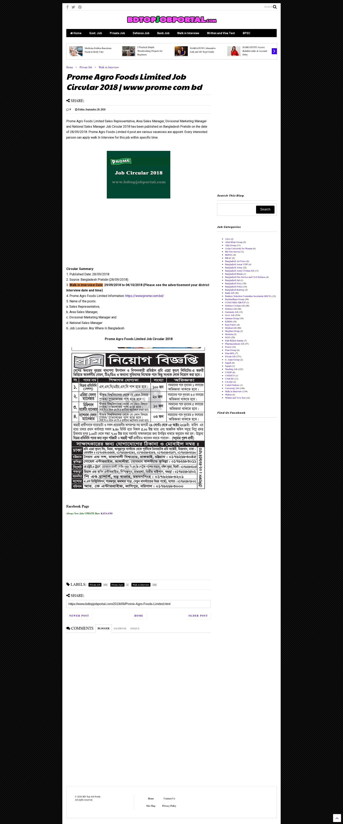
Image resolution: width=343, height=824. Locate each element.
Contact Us (169, 798)
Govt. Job (95, 33)
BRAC (228, 257)
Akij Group (230, 245)
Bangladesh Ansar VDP (236, 264)
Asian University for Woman (238, 248)
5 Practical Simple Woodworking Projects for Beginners (149, 50)
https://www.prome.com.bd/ (144, 296)
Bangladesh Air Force (235, 261)
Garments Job (231, 311)
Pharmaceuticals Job (234, 343)
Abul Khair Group (234, 242)
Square (228, 365)
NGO (227, 337)
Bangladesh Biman (234, 273)
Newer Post (79, 615)
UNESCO (230, 375)
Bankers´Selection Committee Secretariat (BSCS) (248, 296)
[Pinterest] (80, 7)
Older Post (198, 615)
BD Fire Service (232, 251)
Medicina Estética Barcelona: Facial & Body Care (98, 49)
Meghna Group (232, 330)
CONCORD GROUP (235, 302)
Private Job (117, 33)
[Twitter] (73, 7)
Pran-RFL (230, 353)
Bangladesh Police (233, 286)
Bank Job (163, 33)
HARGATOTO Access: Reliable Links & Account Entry (255, 50)
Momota (229, 334)
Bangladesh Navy (233, 283)
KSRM (228, 321)
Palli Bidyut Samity (234, 340)
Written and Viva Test (221, 33)
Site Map (150, 806)
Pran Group (230, 350)
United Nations (232, 384)
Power (228, 346)
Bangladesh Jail (232, 280)
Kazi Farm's (230, 324)
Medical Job (231, 327)
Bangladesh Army (233, 267)
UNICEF (229, 378)
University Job (232, 388)
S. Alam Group (232, 359)
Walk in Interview (188, 33)
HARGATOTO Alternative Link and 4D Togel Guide (203, 49)
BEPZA (229, 254)
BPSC (246, 33)
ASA (227, 238)
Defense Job (141, 33)
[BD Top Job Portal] (171, 24)
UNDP (228, 372)
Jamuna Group (232, 318)
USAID (229, 381)
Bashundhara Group (234, 299)
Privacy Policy (169, 806)
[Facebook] (67, 7)
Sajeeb (228, 362)
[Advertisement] (138, 237)
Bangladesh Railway (234, 289)
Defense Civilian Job (235, 305)
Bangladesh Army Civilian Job (239, 270)
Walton (228, 394)
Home (77, 33)
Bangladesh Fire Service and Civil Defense (245, 277)
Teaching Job (231, 369)
